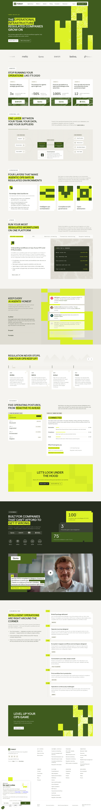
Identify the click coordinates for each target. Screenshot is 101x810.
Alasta (13, 761)
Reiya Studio (21, 761)
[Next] (91, 359)
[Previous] (88, 359)
